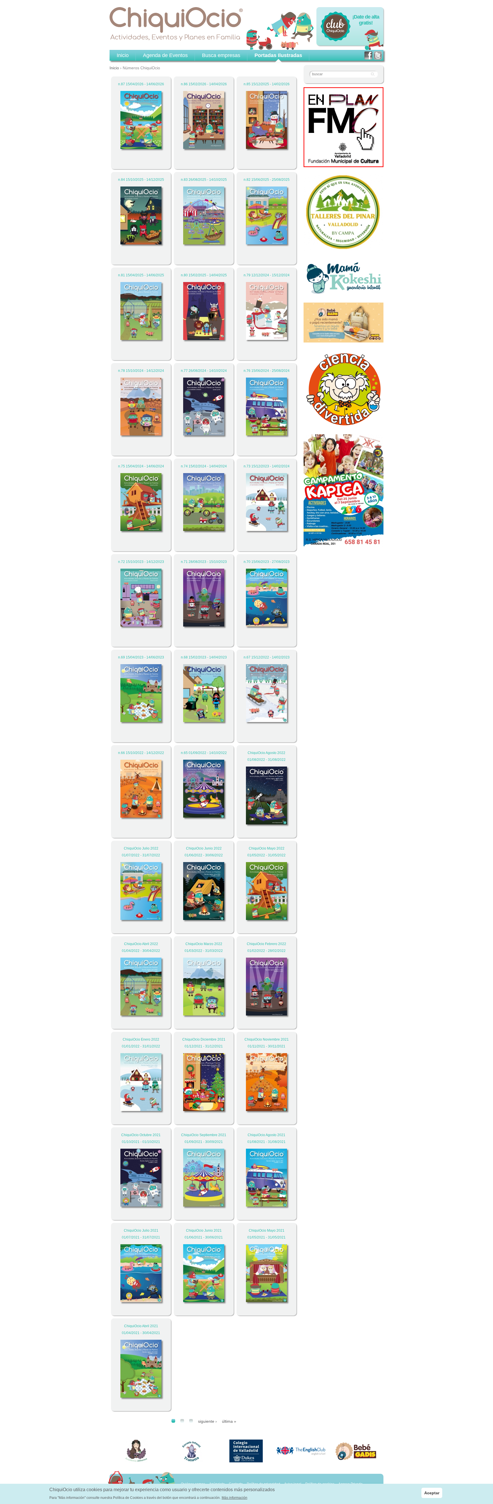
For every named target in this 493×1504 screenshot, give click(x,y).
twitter (377, 55)
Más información (234, 1498)
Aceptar (431, 1493)
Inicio (114, 68)
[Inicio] (176, 24)
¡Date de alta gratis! (365, 20)
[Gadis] (343, 339)
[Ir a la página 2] (182, 1421)
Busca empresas (221, 55)
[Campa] (343, 249)
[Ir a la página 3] (191, 1421)
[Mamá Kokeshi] (343, 293)
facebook (368, 55)
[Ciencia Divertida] (343, 425)
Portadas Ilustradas (278, 55)
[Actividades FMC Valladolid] (343, 164)
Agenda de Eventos (165, 55)
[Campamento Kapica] (343, 544)
